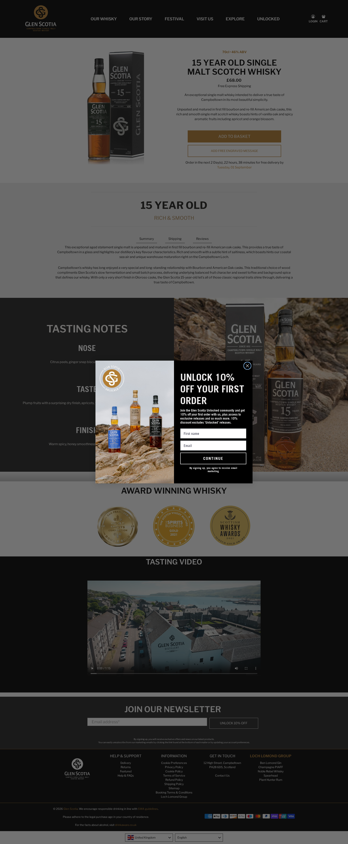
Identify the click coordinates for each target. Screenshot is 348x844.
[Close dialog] (247, 365)
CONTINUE (213, 458)
